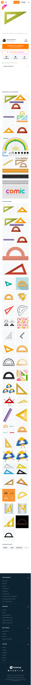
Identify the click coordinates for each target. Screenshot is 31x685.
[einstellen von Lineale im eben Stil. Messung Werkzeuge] (8, 538)
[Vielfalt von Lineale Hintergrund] (8, 445)
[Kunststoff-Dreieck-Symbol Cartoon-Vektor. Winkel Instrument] (8, 565)
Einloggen (23, 2)
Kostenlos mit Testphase (15, 46)
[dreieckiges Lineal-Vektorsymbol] (20, 445)
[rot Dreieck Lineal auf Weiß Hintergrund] (8, 407)
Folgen (26, 41)
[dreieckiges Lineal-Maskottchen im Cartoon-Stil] (8, 552)
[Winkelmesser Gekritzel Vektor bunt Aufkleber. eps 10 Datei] (8, 393)
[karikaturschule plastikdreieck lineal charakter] (9, 578)
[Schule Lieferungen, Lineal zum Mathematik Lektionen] (15, 339)
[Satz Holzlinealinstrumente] (9, 206)
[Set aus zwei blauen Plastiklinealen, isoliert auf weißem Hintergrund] (5, 180)
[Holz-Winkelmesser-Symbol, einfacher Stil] (8, 525)
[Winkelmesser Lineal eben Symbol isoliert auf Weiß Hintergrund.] (15, 324)
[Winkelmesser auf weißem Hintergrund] (15, 171)
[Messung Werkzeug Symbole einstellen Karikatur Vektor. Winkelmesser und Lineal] (8, 621)
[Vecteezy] (2, 2)
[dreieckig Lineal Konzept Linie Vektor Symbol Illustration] (8, 458)
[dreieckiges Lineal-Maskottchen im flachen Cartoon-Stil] (8, 661)
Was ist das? (15, 62)
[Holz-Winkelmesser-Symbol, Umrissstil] (8, 498)
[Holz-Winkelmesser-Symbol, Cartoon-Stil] (8, 485)
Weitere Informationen (8, 66)
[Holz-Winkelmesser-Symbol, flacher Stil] (8, 367)
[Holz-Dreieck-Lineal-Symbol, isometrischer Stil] (9, 607)
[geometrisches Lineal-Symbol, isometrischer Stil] (8, 194)
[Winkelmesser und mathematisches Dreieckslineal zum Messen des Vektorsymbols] (9, 433)
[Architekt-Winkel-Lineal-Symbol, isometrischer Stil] (8, 590)
